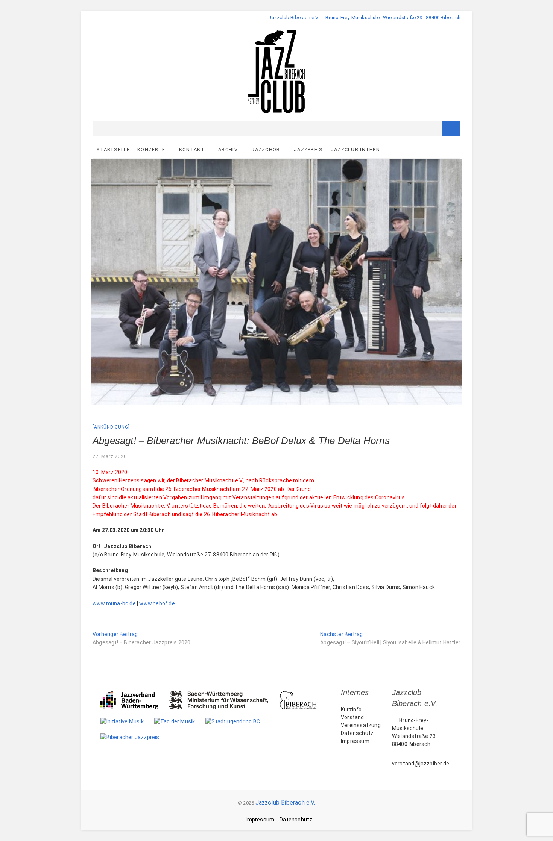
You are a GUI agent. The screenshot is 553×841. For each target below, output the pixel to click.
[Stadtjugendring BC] (237, 721)
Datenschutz (357, 733)
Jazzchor (265, 149)
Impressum (355, 741)
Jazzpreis (308, 149)
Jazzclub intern (355, 149)
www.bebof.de (157, 603)
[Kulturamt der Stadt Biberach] (303, 695)
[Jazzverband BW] (134, 695)
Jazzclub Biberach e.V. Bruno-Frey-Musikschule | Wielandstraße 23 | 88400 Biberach (364, 17)
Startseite (113, 149)
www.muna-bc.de (114, 603)
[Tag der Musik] (180, 721)
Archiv (228, 149)
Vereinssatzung (361, 725)
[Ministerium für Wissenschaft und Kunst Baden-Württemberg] (224, 695)
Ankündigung (111, 427)
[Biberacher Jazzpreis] (135, 737)
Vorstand (352, 717)
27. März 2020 (109, 456)
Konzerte (151, 149)
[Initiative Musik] (127, 721)
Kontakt (192, 149)
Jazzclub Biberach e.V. (285, 802)
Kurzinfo (351, 709)
